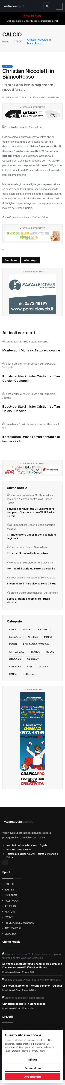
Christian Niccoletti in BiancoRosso (28, 553)
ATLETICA (33, 637)
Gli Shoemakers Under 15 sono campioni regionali (32, 985)
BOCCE (50, 651)
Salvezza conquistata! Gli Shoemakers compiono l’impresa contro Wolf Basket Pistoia (31, 512)
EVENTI (13, 644)
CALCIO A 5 (15, 659)
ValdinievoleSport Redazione (18, 97)
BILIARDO (35, 651)
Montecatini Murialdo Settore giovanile (31, 350)
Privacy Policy (37, 1051)
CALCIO (18, 41)
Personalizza (32, 1068)
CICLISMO (43, 629)
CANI (29, 666)
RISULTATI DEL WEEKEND (36, 644)
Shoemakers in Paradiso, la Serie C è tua (31, 583)
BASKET (27, 629)
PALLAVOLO (15, 637)
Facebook (11, 260)
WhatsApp (30, 260)
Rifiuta (32, 1059)
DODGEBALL (29, 674)
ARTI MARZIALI (16, 651)
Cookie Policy (20, 1051)
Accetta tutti (32, 1076)
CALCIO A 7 (33, 659)
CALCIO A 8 (15, 666)
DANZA (13, 674)
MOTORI (48, 637)
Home (5, 41)
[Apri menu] (59, 6)
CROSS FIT (44, 666)
